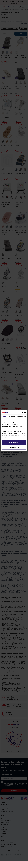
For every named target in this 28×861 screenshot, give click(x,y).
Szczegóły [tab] (12, 416)
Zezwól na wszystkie (14, 442)
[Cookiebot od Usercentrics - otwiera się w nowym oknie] (20, 412)
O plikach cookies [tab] (21, 416)
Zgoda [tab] (4, 416)
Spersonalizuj (13, 447)
